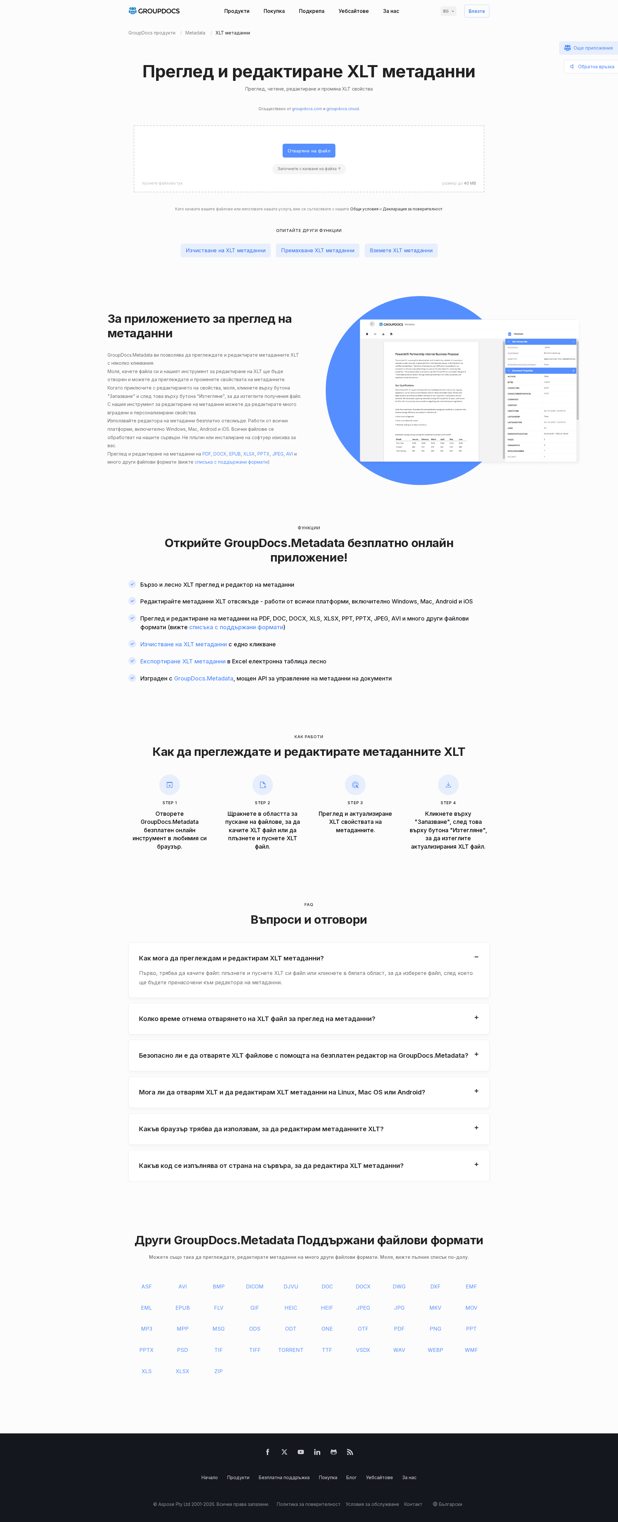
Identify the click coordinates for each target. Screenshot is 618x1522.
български (450, 1504)
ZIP (218, 1371)
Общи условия (364, 209)
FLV (218, 1308)
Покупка (274, 11)
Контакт (413, 1504)
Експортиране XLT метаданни (183, 661)
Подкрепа (311, 11)
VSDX (363, 1350)
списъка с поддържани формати (231, 462)
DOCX (220, 454)
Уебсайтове (354, 11)
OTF (363, 1328)
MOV (471, 1308)
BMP (219, 1286)
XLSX (249, 454)
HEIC (291, 1308)
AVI (289, 454)
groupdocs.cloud (342, 108)
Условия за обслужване (372, 1504)
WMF (471, 1350)
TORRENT (291, 1350)
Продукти (236, 11)
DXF (435, 1286)
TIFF (255, 1350)
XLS (147, 1371)
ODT (290, 1328)
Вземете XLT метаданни (401, 250)
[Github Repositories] (334, 1453)
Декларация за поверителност (412, 209)
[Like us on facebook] (268, 1453)
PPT (471, 1328)
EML (146, 1308)
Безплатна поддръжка (284, 1477)
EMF (471, 1286)
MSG (218, 1328)
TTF (327, 1350)
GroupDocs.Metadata (284, 542)
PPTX (264, 454)
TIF (218, 1350)
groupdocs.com (307, 108)
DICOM (255, 1286)
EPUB (235, 454)
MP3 (146, 1328)
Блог (351, 1477)
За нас (391, 11)
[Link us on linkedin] (317, 1453)
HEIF (327, 1308)
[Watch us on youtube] (301, 1453)
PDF (206, 454)
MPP (183, 1328)
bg (446, 11)
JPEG (278, 454)
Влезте (477, 11)
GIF (254, 1308)
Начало (209, 1477)
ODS (254, 1328)
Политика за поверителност (309, 1504)
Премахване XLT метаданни (317, 250)
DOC (327, 1286)
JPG (399, 1308)
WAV (399, 1350)
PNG (435, 1328)
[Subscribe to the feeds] (350, 1453)
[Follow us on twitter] (284, 1453)
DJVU (291, 1286)
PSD (182, 1350)
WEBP (435, 1350)
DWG (399, 1286)
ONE (327, 1328)
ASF (146, 1286)
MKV (435, 1308)
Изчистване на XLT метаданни (226, 250)
